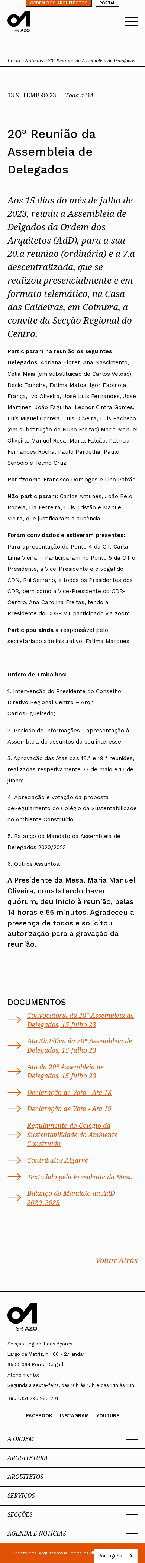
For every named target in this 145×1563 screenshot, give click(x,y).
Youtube (107, 1415)
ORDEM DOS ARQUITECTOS (59, 3)
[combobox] (116, 1556)
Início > (16, 60)
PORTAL (107, 3)
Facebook (39, 1415)
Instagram (74, 1415)
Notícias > (36, 60)
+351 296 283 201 (37, 1398)
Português (110, 1556)
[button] (72, 1439)
